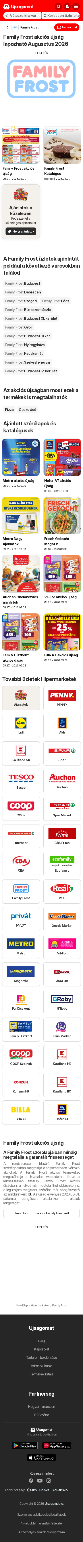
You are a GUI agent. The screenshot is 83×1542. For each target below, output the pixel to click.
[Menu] (76, 6)
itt (29, 1194)
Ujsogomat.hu (54, 1503)
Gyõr (18, 327)
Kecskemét (24, 353)
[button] (67, 6)
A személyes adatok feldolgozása (41, 1532)
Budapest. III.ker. (27, 336)
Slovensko (60, 1490)
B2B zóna (41, 1415)
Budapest (22, 283)
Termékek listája (41, 1374)
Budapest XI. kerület (31, 318)
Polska (44, 1490)
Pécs (55, 301)
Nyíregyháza (25, 345)
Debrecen (23, 292)
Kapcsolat (41, 1349)
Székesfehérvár (27, 362)
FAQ (41, 1341)
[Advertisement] (41, 85)
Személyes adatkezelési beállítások (41, 1514)
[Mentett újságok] (58, 6)
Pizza (9, 409)
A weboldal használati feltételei (41, 1523)
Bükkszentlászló (28, 309)
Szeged (21, 301)
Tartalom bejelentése (41, 1357)
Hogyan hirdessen (41, 1406)
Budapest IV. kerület (31, 371)
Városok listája (41, 1366)
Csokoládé (27, 409)
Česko (32, 1490)
